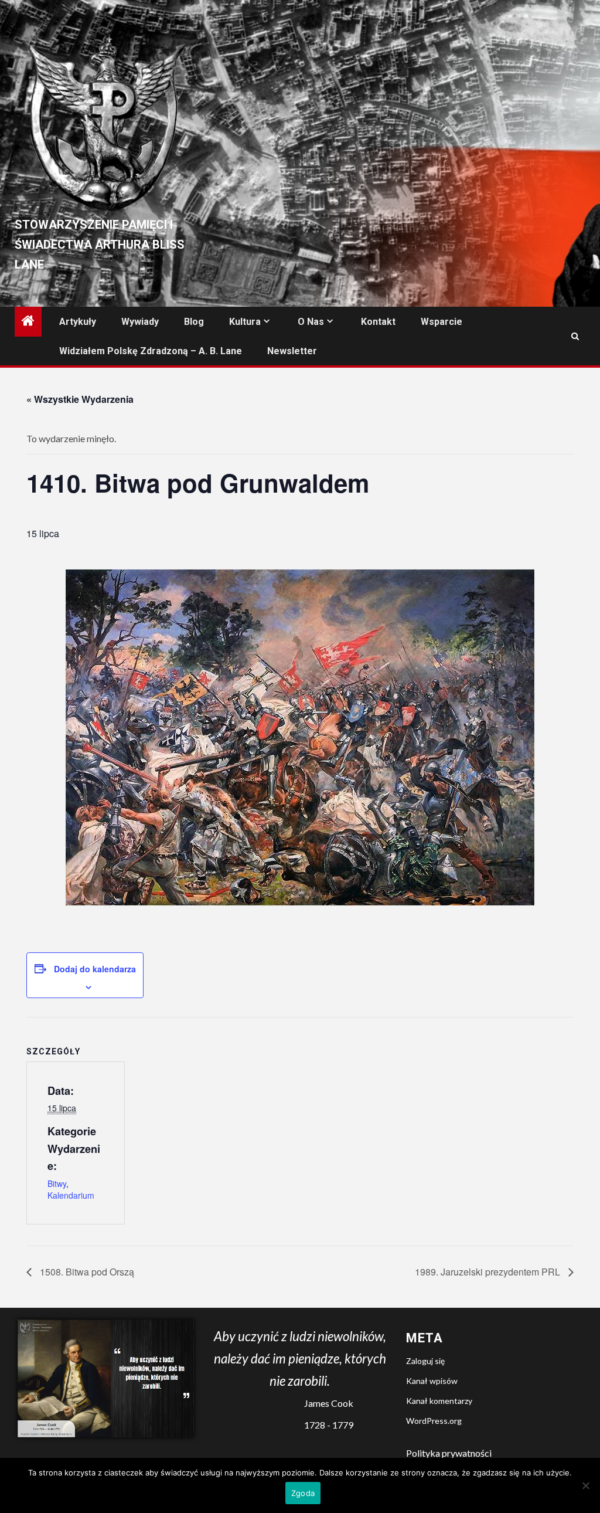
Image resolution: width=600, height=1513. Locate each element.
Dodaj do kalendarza (95, 969)
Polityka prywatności (449, 1452)
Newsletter (292, 351)
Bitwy (56, 1183)
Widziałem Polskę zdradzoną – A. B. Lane (150, 351)
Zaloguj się (425, 1361)
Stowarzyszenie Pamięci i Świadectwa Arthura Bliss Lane (100, 245)
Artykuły (77, 321)
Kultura (245, 321)
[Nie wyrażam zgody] (585, 1485)
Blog (194, 321)
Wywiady (140, 321)
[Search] (575, 336)
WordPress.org (434, 1421)
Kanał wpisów (432, 1381)
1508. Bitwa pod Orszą (86, 1271)
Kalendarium (70, 1195)
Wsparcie (441, 321)
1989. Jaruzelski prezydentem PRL (488, 1271)
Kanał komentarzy (439, 1401)
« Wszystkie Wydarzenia (80, 399)
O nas (311, 321)
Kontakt (378, 321)
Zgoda (303, 1493)
